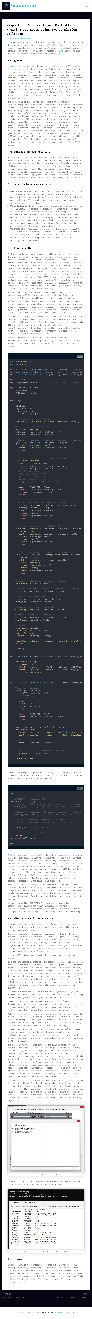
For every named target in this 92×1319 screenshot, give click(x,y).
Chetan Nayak (14, 66)
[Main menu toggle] (87, 5)
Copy (80, 356)
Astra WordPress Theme (66, 1312)
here (61, 51)
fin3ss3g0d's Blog (23, 5)
